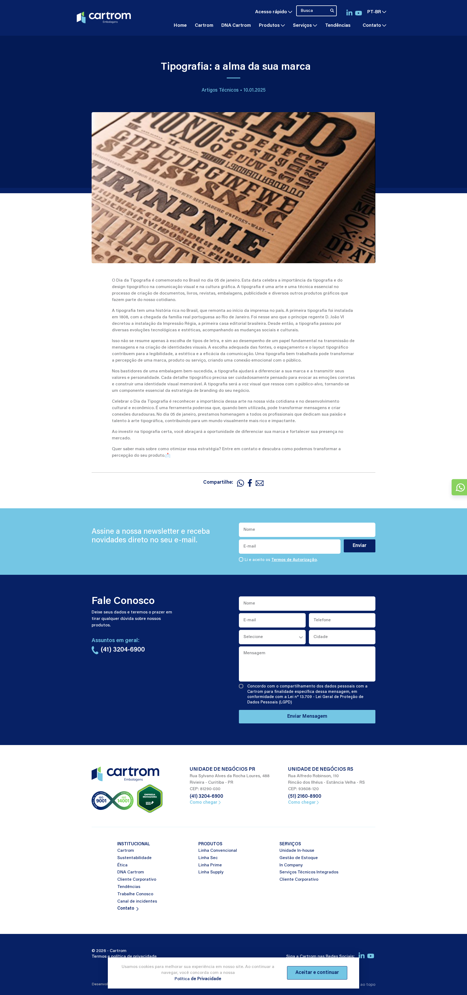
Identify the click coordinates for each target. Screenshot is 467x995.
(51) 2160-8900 (304, 796)
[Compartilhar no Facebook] (240, 483)
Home (180, 25)
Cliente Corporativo (136, 879)
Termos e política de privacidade (124, 956)
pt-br (374, 12)
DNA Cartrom (236, 25)
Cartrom (204, 25)
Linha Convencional (217, 851)
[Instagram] (349, 12)
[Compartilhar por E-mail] (260, 483)
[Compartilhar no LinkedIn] (250, 483)
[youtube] (358, 12)
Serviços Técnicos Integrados (308, 872)
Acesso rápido (271, 12)
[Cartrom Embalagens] (104, 16)
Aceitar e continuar (317, 972)
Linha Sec (208, 858)
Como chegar (203, 802)
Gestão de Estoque (298, 858)
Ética (122, 865)
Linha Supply (211, 872)
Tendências (338, 25)
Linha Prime (210, 865)
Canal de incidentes (137, 901)
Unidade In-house (296, 851)
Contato (372, 25)
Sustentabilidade (134, 858)
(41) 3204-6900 (206, 796)
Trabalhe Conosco (135, 894)
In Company (291, 865)
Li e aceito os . (281, 560)
